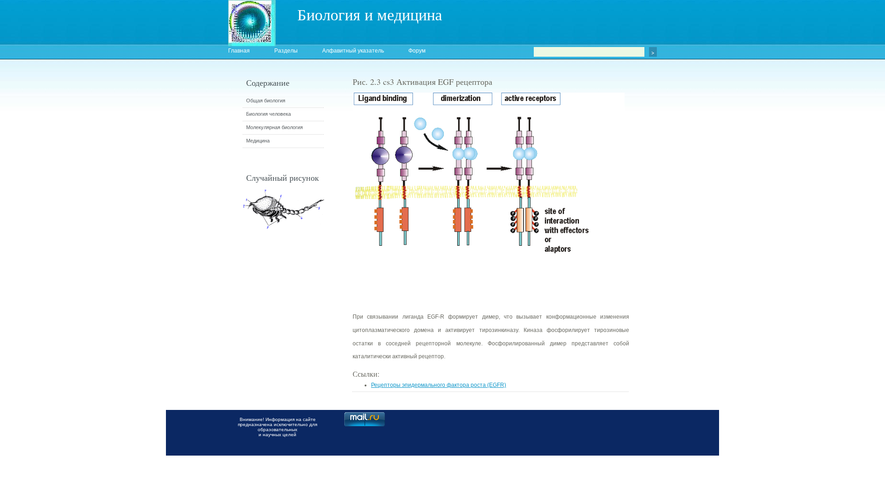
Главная (239, 50)
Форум (416, 50)
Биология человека (268, 114)
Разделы (286, 50)
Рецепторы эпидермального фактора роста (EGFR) (438, 385)
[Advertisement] (680, 242)
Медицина (258, 140)
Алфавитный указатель (353, 50)
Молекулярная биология (274, 127)
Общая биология (265, 100)
